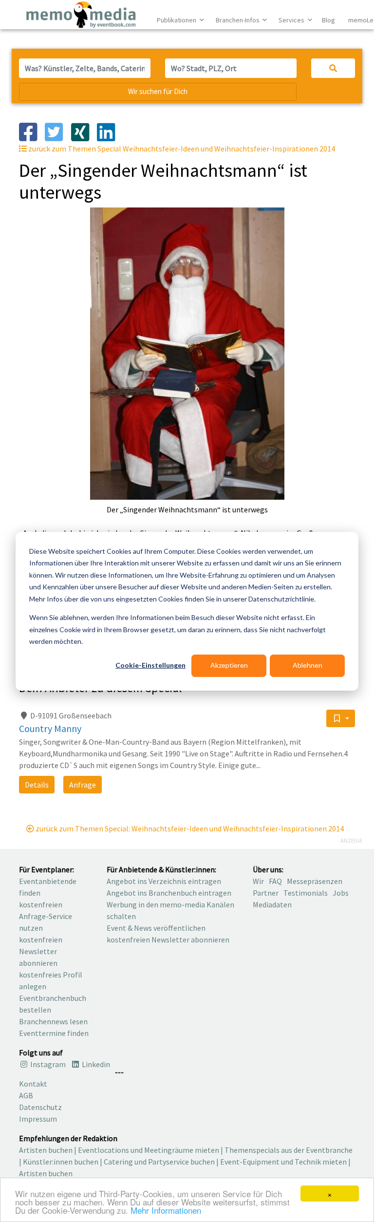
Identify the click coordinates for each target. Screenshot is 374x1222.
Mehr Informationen (166, 1210)
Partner (266, 893)
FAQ (275, 881)
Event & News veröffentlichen (156, 928)
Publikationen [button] (177, 20)
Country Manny (50, 728)
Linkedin (95, 1064)
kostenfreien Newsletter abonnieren (40, 951)
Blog (328, 20)
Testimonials (305, 893)
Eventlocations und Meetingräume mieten (148, 1150)
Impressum (38, 1119)
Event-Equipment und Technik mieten (283, 1161)
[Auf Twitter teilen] (58, 131)
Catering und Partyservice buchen (159, 1161)
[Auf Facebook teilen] (32, 131)
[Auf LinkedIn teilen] (110, 131)
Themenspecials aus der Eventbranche (288, 1150)
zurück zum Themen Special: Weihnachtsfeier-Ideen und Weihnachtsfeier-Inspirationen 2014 (189, 828)
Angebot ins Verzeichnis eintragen (164, 881)
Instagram (47, 1064)
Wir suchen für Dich (157, 91)
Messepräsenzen (314, 881)
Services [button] (292, 20)
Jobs (341, 893)
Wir (258, 881)
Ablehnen (307, 665)
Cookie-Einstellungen (150, 665)
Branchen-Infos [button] (238, 20)
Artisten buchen (46, 1150)
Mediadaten (272, 904)
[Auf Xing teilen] (84, 131)
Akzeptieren (229, 665)
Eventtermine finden (54, 1033)
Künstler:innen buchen (60, 1161)
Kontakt (33, 1084)
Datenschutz (40, 1107)
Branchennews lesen (53, 1021)
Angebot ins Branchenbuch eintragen (169, 893)
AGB (26, 1095)
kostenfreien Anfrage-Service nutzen (45, 916)
